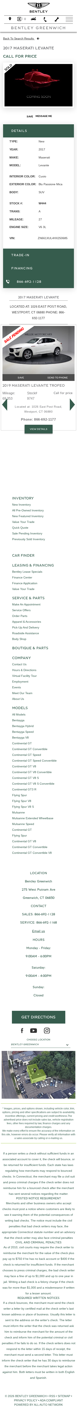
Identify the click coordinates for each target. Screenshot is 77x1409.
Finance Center (22, 577)
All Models (18, 714)
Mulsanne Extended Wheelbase (32, 818)
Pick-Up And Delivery (25, 627)
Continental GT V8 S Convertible (33, 783)
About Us (18, 698)
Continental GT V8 (24, 766)
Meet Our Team (22, 693)
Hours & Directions (24, 670)
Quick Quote (20, 527)
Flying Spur (19, 795)
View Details (38, 429)
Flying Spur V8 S (23, 806)
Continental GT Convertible (29, 749)
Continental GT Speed (26, 754)
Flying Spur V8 (21, 801)
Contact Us (19, 664)
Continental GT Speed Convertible (34, 760)
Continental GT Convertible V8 (32, 852)
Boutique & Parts (30, 648)
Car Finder (23, 555)
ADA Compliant (51, 1400)
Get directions (38, 1017)
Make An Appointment (26, 604)
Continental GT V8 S (25, 778)
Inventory (23, 498)
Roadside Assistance (25, 633)
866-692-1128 (44, 914)
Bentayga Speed (23, 731)
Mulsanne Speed (23, 824)
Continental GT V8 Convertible (32, 772)
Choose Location (38, 1039)
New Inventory (21, 504)
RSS (52, 1396)
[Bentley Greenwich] (38, 7)
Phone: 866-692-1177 (38, 419)
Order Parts (19, 616)
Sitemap (64, 1396)
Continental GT (22, 743)
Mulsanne (18, 812)
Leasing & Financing (33, 565)
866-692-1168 (46, 922)
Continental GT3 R (24, 789)
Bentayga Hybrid (23, 726)
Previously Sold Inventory (28, 539)
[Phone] (45, 19)
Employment (20, 681)
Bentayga (18, 720)
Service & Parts (28, 598)
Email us (38, 931)
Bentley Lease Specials (27, 571)
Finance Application (24, 583)
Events (16, 687)
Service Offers (21, 610)
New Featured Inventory (28, 516)
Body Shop (19, 639)
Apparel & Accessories (26, 621)
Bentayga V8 (20, 737)
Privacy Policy (25, 1400)
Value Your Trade (23, 522)
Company (21, 658)
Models (20, 708)
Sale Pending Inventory (27, 533)
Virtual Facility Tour (24, 675)
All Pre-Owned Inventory (28, 510)
